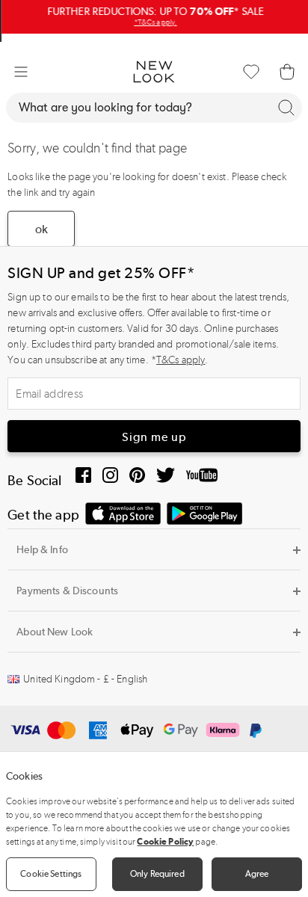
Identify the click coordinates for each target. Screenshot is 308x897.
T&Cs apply (180, 360)
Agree (257, 874)
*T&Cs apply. (154, 22)
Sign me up (154, 437)
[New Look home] (154, 72)
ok (41, 229)
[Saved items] (251, 72)
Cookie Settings (50, 874)
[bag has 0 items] (287, 72)
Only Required (157, 874)
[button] (21, 72)
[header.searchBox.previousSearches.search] (286, 108)
